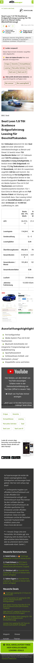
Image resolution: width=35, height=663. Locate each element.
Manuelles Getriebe (18, 68)
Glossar (17, 634)
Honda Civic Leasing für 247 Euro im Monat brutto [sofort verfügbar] (16, 624)
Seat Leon (12, 72)
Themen (17, 639)
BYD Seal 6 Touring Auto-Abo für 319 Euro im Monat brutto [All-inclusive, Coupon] (16, 564)
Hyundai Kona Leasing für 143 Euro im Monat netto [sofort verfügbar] (16, 573)
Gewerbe (15, 64)
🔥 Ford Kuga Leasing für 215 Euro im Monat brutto (17, 557)
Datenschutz (12, 658)
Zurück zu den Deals (8, 8)
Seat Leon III (22, 72)
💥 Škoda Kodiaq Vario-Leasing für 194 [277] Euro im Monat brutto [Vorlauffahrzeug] (17, 618)
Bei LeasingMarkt (23, 83)
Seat (29, 68)
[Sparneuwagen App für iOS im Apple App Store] (5, 458)
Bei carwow (9, 83)
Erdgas (7, 64)
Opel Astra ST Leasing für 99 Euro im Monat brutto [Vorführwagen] (16, 612)
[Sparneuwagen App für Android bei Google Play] (15, 458)
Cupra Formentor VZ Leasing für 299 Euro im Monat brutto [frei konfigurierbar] (16, 599)
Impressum (5, 658)
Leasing (7, 68)
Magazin (6, 634)
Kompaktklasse (25, 64)
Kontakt (6, 639)
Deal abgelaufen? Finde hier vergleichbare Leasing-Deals (17, 648)
